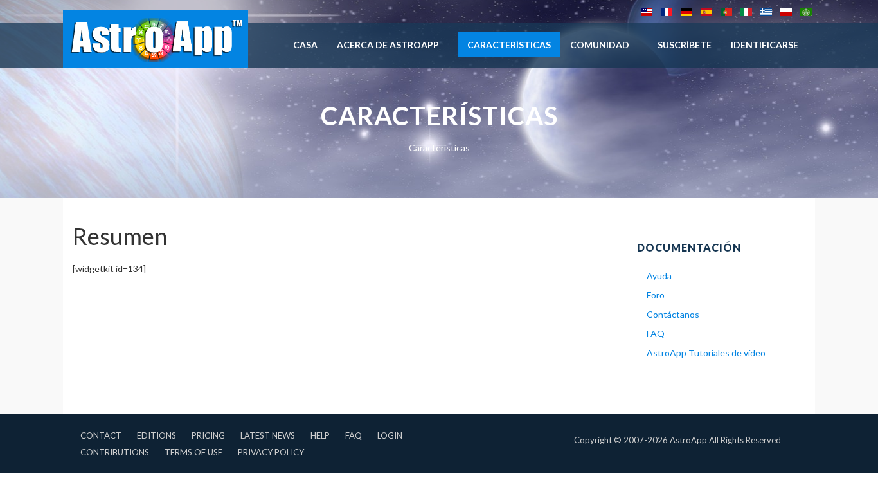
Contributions (114, 452)
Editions (156, 435)
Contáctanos (673, 314)
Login (389, 435)
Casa (305, 44)
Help (320, 435)
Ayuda (659, 275)
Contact (100, 435)
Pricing (208, 435)
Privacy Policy (271, 452)
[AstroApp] (155, 39)
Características (509, 44)
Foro (656, 294)
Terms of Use (193, 452)
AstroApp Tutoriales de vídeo (706, 352)
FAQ (656, 333)
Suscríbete (685, 44)
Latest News (267, 435)
